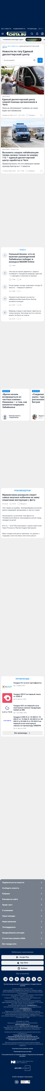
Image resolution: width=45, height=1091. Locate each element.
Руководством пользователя (22, 1035)
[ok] (17, 979)
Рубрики (6, 894)
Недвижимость (19, 29)
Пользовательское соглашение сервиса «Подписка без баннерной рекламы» (22, 1055)
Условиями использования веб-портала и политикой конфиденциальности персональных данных (22, 1038)
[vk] (11, 979)
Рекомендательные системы (22, 1051)
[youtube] (39, 979)
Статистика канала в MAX (13, 938)
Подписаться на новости (13, 882)
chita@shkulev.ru (32, 1005)
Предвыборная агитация (13, 933)
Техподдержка (9, 927)
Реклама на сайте (10, 899)
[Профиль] (42, 34)
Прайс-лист (7, 905)
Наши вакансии (9, 921)
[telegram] (5, 979)
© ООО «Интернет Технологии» (22, 1077)
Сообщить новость (10, 888)
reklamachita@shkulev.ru (22, 1024)
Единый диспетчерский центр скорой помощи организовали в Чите (19, 102)
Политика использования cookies (22, 1048)
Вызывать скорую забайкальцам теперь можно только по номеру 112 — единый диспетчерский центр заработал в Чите (20, 156)
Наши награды (8, 916)
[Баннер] (33, 39)
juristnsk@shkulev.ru (25, 1008)
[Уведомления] (37, 34)
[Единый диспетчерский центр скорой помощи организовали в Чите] (22, 80)
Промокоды (32, 29)
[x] (34, 979)
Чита (4, 46)
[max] (28, 979)
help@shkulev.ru (27, 1010)
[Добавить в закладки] (41, 115)
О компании (7, 910)
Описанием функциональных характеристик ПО (22, 1036)
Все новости (6, 29)
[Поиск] (32, 34)
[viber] (22, 979)
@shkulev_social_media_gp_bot (29, 1026)
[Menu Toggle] (2, 34)
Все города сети (9, 944)
